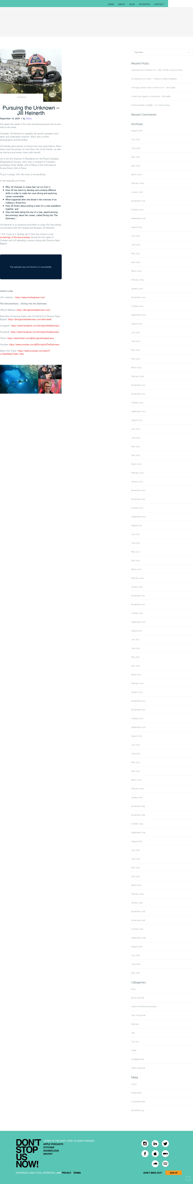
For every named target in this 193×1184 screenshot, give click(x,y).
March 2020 (136, 780)
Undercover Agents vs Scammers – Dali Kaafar (151, 96)
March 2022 (136, 569)
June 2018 (135, 964)
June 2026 (135, 148)
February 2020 (137, 789)
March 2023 (136, 464)
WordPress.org (137, 1110)
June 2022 (135, 543)
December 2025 (138, 201)
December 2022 (138, 490)
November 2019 (138, 815)
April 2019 (135, 876)
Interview (21, 97)
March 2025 (136, 271)
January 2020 (137, 797)
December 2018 (138, 911)
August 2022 (136, 525)
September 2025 (138, 218)
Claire (29, 118)
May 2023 (135, 446)
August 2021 (136, 631)
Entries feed (136, 1093)
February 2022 (137, 578)
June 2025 (135, 245)
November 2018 (138, 920)
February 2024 (137, 376)
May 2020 (135, 762)
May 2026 (135, 157)
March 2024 (136, 368)
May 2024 (135, 350)
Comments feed (138, 1102)
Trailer (134, 1050)
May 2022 (135, 552)
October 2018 (137, 929)
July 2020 (135, 745)
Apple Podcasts (53, 1144)
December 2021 (138, 596)
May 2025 (135, 253)
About (121, 4)
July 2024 (135, 332)
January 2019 (136, 903)
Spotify (48, 1153)
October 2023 (137, 403)
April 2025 (135, 262)
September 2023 (138, 411)
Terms (77, 1172)
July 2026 (135, 139)
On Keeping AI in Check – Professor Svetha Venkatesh (154, 79)
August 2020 (136, 736)
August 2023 (136, 420)
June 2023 (135, 438)
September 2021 (138, 622)
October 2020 (137, 718)
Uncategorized (137, 1059)
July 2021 (135, 639)
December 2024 (138, 297)
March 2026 (136, 175)
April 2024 (135, 359)
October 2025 (137, 210)
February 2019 (137, 894)
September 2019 (138, 832)
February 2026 (137, 183)
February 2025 (137, 280)
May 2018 (135, 973)
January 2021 (136, 692)
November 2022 (138, 499)
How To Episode (138, 1015)
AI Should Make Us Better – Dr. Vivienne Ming (150, 105)
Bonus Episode (137, 998)
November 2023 (138, 394)
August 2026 (136, 131)
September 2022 (138, 517)
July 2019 (135, 850)
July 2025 (135, 236)
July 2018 (135, 955)
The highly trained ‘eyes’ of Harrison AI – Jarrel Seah (153, 88)
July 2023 (135, 429)
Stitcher (48, 1147)
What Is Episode (138, 1068)
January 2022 (137, 587)
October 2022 (137, 508)
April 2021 (135, 666)
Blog (132, 4)
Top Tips (135, 1042)
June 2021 (135, 648)
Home (111, 4)
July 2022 (135, 534)
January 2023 (137, 482)
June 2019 (135, 859)
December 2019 (138, 806)
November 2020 (138, 710)
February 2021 (137, 683)
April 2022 (135, 561)
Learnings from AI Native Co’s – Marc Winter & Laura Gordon (157, 70)
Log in (134, 1084)
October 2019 (137, 824)
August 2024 (136, 324)
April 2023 (135, 455)
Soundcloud (51, 1150)
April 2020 (135, 771)
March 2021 (136, 675)
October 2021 (137, 613)
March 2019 (136, 885)
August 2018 (136, 947)
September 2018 (138, 938)
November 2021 (138, 604)
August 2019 (136, 841)
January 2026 (137, 192)
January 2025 (137, 289)
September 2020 (138, 727)
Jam (133, 1033)
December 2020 (138, 701)
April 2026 (135, 166)
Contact (159, 4)
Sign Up (173, 1172)
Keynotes (144, 4)
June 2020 (135, 754)
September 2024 (138, 315)
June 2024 (135, 341)
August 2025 (136, 227)
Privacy (66, 1172)
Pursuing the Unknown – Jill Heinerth (30, 110)
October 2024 (137, 306)
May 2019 (135, 868)
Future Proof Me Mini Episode (143, 1007)
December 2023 (138, 385)
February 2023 (137, 473)
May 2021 (135, 657)
